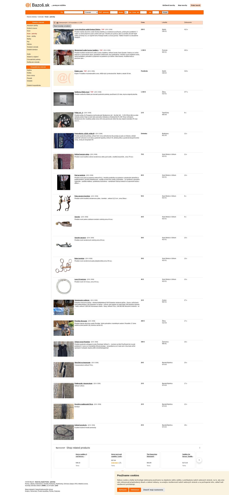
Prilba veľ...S (79, 113)
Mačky (29, 39)
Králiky (29, 73)
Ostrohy (77, 217)
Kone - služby (31, 36)
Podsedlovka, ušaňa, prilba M (84, 133)
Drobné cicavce (32, 28)
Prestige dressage (81, 321)
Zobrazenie (188, 22)
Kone (28, 31)
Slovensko (33, 491)
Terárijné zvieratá (32, 47)
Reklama (52, 484)
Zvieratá (40, 17)
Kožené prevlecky (81, 425)
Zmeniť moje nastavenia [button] (153, 490)
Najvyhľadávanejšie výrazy (44, 489)
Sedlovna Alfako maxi (82, 92)
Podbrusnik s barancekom (83, 383)
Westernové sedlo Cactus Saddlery (87, 50)
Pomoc (27, 484)
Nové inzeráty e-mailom (62, 26)
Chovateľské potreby (33, 59)
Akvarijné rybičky (32, 25)
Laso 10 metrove (80, 279)
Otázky (32, 484)
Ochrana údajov (69, 484)
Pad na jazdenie (80, 175)
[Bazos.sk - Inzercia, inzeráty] (37, 7)
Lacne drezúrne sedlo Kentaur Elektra (87, 29)
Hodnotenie (39, 484)
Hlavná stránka (32, 17)
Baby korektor (79, 258)
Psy (28, 41)
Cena (143, 22)
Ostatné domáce (32, 49)
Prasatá (29, 78)
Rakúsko (57, 491)
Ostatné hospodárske (34, 85)
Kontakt (46, 484)
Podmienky (59, 484)
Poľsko (51, 491)
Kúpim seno (79, 71)
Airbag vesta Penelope (82, 342)
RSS (76, 484)
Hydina (29, 70)
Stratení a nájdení (32, 57)
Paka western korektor (82, 196)
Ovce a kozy (31, 75)
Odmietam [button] (135, 490)
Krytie (29, 54)
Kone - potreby (32, 33)
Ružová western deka (82, 154)
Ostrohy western (80, 238)
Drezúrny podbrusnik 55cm (84, 404)
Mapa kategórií (30, 489)
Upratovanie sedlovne (82, 300)
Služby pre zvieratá (33, 62)
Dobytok (29, 81)
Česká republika (43, 491)
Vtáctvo (29, 44)
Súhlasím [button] (123, 490)
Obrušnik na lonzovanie (82, 362)
